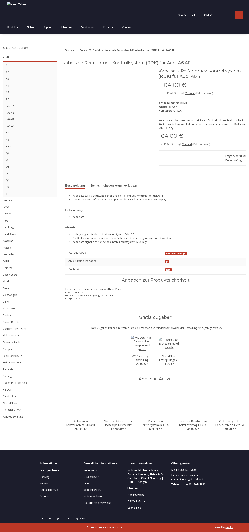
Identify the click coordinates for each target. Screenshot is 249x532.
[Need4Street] (17, 4)
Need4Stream (11, 403)
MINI (6, 261)
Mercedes (9, 254)
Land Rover (9, 234)
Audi (6, 57)
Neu (168, 270)
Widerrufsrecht (92, 489)
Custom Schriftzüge (14, 328)
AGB (86, 483)
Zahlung (44, 477)
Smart (6, 288)
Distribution (87, 27)
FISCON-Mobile (136, 501)
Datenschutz (91, 477)
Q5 (7, 166)
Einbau (31, 27)
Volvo (6, 301)
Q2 (7, 153)
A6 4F (175, 106)
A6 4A (10, 106)
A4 (7, 85)
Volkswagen (10, 295)
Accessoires (10, 308)
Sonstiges (8, 376)
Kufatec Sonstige (13, 416)
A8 (7, 139)
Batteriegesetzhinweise (97, 502)
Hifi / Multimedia (12, 362)
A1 (7, 65)
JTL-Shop (229, 527)
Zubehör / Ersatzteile (15, 382)
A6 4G (10, 112)
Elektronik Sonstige (176, 253)
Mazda (7, 247)
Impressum (90, 470)
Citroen (7, 214)
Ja (167, 261)
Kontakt (126, 27)
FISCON (7, 389)
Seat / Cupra (10, 274)
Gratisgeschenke (49, 470)
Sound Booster (12, 322)
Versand (190, 93)
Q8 (7, 180)
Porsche (8, 268)
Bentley (7, 200)
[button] (166, 14)
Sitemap (45, 496)
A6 (7, 99)
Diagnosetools (11, 342)
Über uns (66, 27)
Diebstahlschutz (12, 355)
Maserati (8, 241)
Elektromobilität (12, 335)
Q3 (7, 160)
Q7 (7, 173)
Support (48, 27)
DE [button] (193, 14)
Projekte (108, 27)
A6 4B (10, 126)
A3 (7, 79)
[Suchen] (239, 15)
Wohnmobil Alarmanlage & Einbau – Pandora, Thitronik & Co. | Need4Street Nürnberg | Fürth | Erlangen (145, 476)
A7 (7, 133)
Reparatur (9, 369)
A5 (7, 92)
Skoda (6, 281)
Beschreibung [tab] (75, 185)
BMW (6, 207)
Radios (7, 315)
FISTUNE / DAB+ (13, 410)
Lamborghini (10, 227)
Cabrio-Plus (9, 396)
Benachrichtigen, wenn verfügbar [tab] (114, 185)
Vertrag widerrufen (95, 496)
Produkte (12, 27)
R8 (7, 187)
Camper (7, 349)
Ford (5, 220)
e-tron (9, 146)
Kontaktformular (49, 489)
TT (7, 193)
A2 (7, 72)
